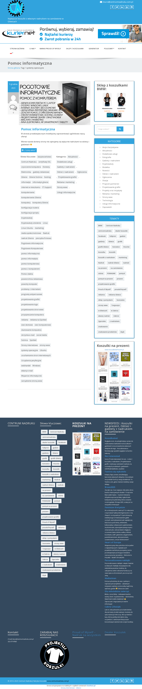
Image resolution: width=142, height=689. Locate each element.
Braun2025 (110, 487)
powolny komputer (29, 284)
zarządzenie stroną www (31, 381)
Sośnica (24, 340)
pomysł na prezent (105, 279)
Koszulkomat (111, 438)
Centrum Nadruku (28, 162)
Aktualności (73, 156)
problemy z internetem (30, 289)
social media (41, 335)
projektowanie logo (29, 304)
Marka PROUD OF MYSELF (50, 48)
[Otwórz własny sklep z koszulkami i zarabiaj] (54, 655)
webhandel (26, 365)
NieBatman (110, 578)
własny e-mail (27, 370)
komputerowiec (28, 192)
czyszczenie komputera (31, 167)
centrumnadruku (104, 231)
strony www (45, 345)
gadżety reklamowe (41, 172)
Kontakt (122, 48)
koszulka (101, 252)
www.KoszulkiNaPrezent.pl (114, 350)
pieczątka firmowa (43, 238)
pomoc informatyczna (30, 253)
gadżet (122, 236)
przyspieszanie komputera (32, 314)
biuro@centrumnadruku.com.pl (118, 2)
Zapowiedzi (107, 207)
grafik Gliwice (103, 247)
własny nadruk (104, 316)
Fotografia (106, 157)
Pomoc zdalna (27, 274)
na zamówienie (116, 268)
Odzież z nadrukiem (65, 172)
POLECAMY (108, 48)
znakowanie (103, 327)
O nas (32, 48)
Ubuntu (43, 350)
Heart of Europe (113, 542)
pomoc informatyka (29, 258)
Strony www (62, 187)
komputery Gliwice (40, 202)
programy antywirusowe (31, 294)
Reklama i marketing (65, 182)
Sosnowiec (121, 300)
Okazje (105, 180)
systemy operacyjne (29, 350)
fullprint (112, 236)
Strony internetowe (29, 345)
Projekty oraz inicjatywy (112, 190)
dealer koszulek (121, 231)
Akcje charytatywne (110, 147)
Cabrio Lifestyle (113, 606)
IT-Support (46, 187)
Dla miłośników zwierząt (117, 591)
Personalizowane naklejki (117, 560)
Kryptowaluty (107, 164)
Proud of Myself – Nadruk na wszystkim (86, 633)
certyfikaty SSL (44, 162)
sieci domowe (27, 325)
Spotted (33, 340)
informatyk (26, 182)
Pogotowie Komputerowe (32, 248)
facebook (102, 236)
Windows (36, 365)
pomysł (122, 273)
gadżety (101, 241)
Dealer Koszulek (115, 632)
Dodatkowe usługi (64, 162)
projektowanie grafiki (30, 299)
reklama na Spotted (38, 320)
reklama (24, 320)
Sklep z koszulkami (75, 48)
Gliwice (24, 177)
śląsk (122, 332)
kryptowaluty (26, 218)
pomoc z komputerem (30, 269)
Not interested (112, 456)
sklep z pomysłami (105, 300)
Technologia (107, 200)
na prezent (102, 268)
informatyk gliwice (40, 182)
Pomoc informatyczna (38, 129)
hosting (47, 177)
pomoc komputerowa (30, 263)
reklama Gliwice (115, 295)
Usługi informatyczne (66, 192)
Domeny (46, 167)
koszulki (112, 252)
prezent (120, 279)
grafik (120, 241)
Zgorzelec (102, 321)
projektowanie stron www (32, 309)
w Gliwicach (102, 311)
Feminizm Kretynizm (115, 507)
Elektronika (26, 172)
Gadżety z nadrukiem (66, 167)
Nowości (105, 170)
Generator (94, 48)
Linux (45, 223)
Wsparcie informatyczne (31, 376)
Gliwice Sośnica (35, 177)
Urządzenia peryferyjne (31, 360)
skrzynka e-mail (28, 335)
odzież (100, 273)
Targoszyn (115, 305)
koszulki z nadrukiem (106, 257)
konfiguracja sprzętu (30, 213)
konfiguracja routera (30, 207)
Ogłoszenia (82, 172)
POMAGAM (111, 273)
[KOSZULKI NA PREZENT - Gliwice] (114, 376)
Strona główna (17, 48)
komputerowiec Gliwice (31, 197)
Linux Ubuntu (27, 228)
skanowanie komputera (31, 330)
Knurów (126, 247)
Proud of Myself (104, 289)
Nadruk (46, 233)
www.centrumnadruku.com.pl (58, 681)
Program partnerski (110, 184)
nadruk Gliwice (27, 238)
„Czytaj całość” (30, 150)
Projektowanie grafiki (67, 177)
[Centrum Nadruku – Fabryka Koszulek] (38, 8)
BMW (100, 225)
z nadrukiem (114, 321)
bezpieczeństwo (44, 156)
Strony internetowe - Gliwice (71, 688)
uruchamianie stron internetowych (36, 355)
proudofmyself (120, 289)
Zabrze (116, 316)
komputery (26, 202)
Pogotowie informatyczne (32, 243)
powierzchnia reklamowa (31, 279)
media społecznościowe (31, 233)
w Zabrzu (114, 311)
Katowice (116, 247)
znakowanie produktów (107, 332)
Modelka (106, 167)
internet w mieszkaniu (30, 187)
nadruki (126, 263)
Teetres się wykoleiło (115, 471)
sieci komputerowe (43, 325)
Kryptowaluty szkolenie (31, 223)
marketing (39, 228)
